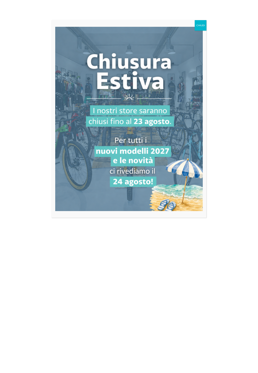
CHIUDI (200, 25)
